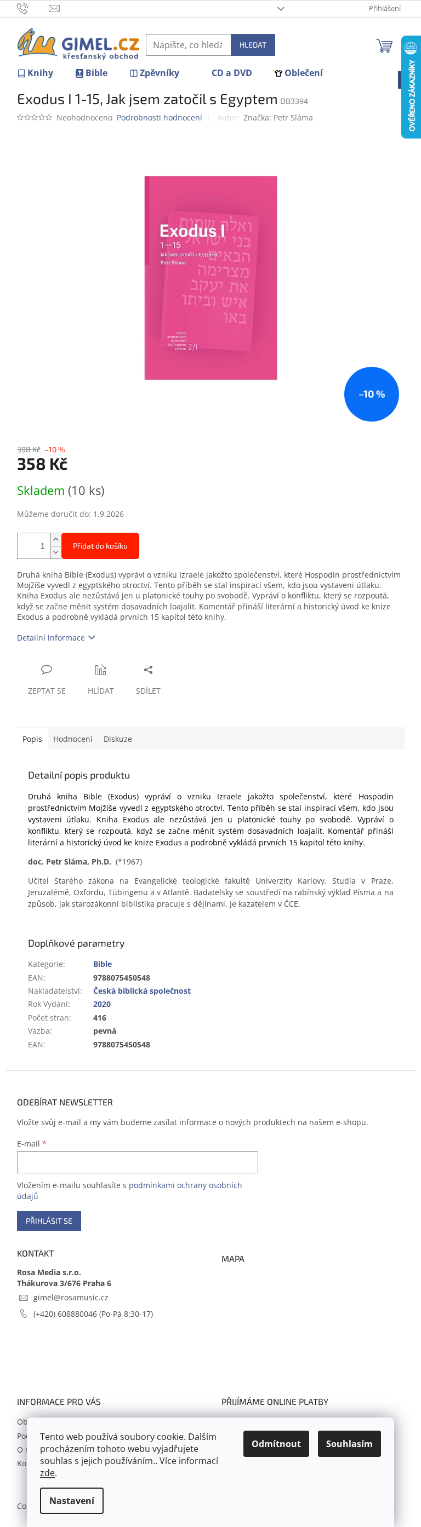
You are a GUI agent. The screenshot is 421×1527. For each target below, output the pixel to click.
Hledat (253, 44)
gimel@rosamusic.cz (71, 1297)
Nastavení (71, 1501)
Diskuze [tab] (118, 739)
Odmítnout (276, 1444)
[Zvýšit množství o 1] (55, 539)
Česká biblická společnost (142, 991)
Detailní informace (51, 637)
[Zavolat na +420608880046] (33, 8)
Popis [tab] (32, 739)
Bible (102, 964)
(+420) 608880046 (66, 1314)
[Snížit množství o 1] (55, 552)
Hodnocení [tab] (73, 739)
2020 (102, 1004)
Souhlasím (349, 1444)
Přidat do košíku (100, 545)
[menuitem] (35, 73)
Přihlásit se (49, 1220)
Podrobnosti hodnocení (159, 117)
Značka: (278, 117)
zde (47, 1473)
